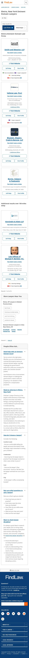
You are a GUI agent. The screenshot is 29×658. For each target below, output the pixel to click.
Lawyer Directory (5, 7)
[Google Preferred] (2, 619)
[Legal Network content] (26, 645)
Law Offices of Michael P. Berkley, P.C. (14, 257)
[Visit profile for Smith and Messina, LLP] (14, 44)
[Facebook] (2, 613)
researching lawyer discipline (13, 535)
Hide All (10, 340)
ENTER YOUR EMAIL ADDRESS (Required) (12, 601)
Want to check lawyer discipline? (11, 521)
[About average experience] (20, 78)
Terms (3, 653)
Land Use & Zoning (9, 316)
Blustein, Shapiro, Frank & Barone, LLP (14, 139)
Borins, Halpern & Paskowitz (14, 180)
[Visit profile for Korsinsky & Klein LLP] (14, 216)
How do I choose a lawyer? (13, 435)
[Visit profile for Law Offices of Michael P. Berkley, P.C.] (14, 251)
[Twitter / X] (13, 613)
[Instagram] (18, 613)
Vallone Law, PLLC (14, 93)
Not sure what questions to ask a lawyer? (13, 491)
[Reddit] (24, 613)
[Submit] (26, 604)
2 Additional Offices (15, 152)
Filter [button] (4, 18)
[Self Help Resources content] (26, 635)
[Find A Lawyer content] (26, 629)
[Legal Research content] (26, 640)
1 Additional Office (15, 107)
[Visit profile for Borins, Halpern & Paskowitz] (14, 173)
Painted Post (6, 331)
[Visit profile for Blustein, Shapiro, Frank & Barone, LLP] (14, 132)
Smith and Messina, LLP (15, 49)
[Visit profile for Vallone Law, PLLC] (14, 87)
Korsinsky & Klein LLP (14, 221)
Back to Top (15, 570)
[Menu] (2, 2)
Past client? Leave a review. (14, 52)
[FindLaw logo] (9, 2)
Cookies (23, 653)
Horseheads (6, 329)
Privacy (9, 653)
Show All (3, 340)
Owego (14, 331)
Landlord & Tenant (9, 320)
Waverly (19, 329)
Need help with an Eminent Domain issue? (13, 353)
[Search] (26, 2)
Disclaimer (16, 653)
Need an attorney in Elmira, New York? (13, 391)
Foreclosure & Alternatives (11, 312)
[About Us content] (26, 624)
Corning (13, 329)
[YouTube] (8, 613)
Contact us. (16, 590)
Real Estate (7, 308)
